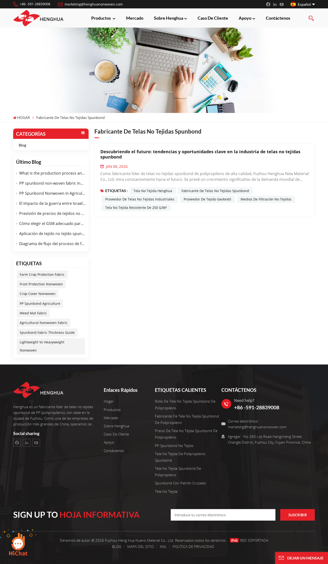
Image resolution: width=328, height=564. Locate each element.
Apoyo (245, 18)
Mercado (134, 18)
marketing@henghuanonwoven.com (94, 4)
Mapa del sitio (141, 546)
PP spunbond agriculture (40, 303)
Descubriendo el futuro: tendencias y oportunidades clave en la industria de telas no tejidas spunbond (200, 154)
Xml (163, 546)
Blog (22, 145)
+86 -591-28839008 (35, 4)
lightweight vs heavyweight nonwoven (42, 346)
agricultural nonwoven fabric (43, 322)
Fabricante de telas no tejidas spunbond (215, 190)
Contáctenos (278, 18)
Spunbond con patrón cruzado (180, 483)
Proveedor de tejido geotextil (207, 199)
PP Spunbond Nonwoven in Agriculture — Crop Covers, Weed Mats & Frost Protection (52, 193)
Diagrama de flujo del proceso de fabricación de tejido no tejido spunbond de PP (52, 243)
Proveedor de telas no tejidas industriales (139, 199)
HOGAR (23, 117)
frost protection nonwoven (41, 284)
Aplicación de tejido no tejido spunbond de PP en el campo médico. (52, 233)
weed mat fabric (33, 313)
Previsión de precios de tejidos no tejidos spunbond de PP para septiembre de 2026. (52, 213)
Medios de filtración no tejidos (266, 199)
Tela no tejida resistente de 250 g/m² (136, 207)
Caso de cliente (213, 18)
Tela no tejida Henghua (153, 190)
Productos (101, 18)
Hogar (109, 401)
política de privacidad (193, 546)
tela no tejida (166, 491)
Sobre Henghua (168, 18)
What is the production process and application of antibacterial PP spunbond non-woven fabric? (52, 173)
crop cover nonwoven (37, 293)
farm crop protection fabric (42, 274)
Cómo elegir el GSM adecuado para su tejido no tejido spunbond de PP (52, 223)
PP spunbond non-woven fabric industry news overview (52, 183)
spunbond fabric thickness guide (47, 332)
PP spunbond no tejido (174, 445)
